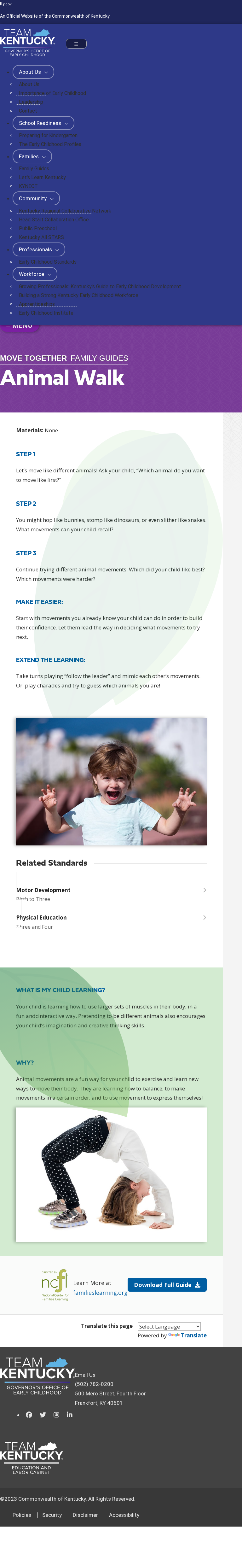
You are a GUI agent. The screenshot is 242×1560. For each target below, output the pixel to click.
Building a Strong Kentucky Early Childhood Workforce (78, 295)
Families (29, 156)
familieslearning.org (100, 1292)
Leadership (31, 102)
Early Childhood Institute (46, 313)
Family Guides (34, 169)
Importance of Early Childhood (52, 93)
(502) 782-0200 (94, 1384)
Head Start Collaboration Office (54, 220)
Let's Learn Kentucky (42, 177)
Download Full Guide (163, 1284)
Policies (22, 1515)
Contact (28, 111)
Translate (194, 1335)
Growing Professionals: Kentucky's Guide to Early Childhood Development (100, 286)
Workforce (32, 274)
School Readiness (40, 123)
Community (33, 198)
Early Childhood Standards (48, 262)
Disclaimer (85, 1515)
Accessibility (124, 1515)
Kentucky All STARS (41, 237)
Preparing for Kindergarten (48, 135)
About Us (30, 72)
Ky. (6, 3)
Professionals (36, 249)
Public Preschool (38, 228)
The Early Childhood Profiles (50, 144)
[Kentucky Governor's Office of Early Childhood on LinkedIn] (69, 1415)
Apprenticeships (37, 304)
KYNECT (28, 186)
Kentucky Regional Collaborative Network (65, 211)
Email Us (85, 1375)
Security (52, 1515)
